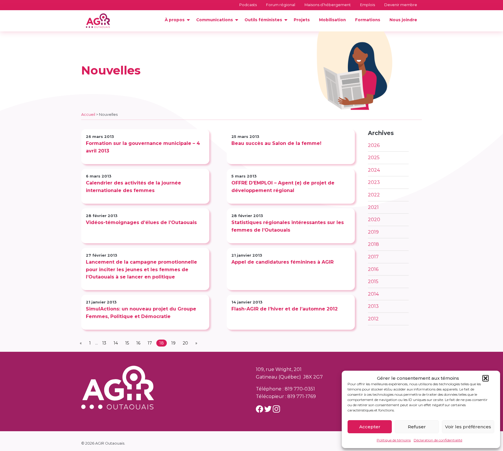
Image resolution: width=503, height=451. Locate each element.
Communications (214, 19)
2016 (373, 269)
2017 (373, 257)
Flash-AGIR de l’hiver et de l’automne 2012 (284, 309)
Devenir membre (400, 5)
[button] (485, 378)
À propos (175, 19)
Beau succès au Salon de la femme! (276, 143)
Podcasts (248, 5)
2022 (374, 195)
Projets (302, 19)
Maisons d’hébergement (327, 5)
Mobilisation (332, 19)
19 (173, 343)
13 (104, 343)
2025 (374, 157)
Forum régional (280, 5)
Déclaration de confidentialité (438, 440)
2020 (374, 219)
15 (127, 343)
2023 (374, 182)
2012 (373, 319)
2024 (374, 170)
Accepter (369, 426)
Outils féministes (263, 19)
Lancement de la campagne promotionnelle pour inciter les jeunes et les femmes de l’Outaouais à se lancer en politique (141, 269)
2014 (373, 294)
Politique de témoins (394, 440)
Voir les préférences (468, 426)
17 (150, 343)
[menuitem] (176, 20)
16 (138, 343)
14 (116, 343)
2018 (373, 244)
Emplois (367, 5)
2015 (373, 281)
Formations (367, 19)
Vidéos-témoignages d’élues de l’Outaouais (141, 222)
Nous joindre (403, 19)
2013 (373, 306)
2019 (373, 232)
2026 (374, 145)
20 (185, 343)
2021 (373, 207)
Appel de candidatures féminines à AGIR (282, 262)
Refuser (417, 426)
